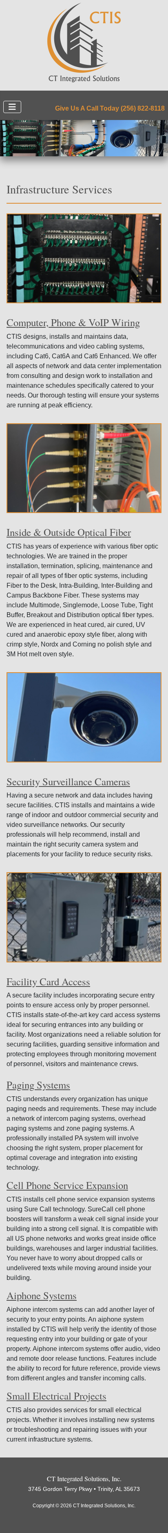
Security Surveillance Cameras (68, 781)
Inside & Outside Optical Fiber (69, 532)
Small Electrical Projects (56, 1395)
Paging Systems (38, 1084)
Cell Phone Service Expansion (67, 1185)
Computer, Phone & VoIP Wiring (73, 322)
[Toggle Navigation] (12, 107)
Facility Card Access (48, 981)
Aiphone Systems (42, 1295)
